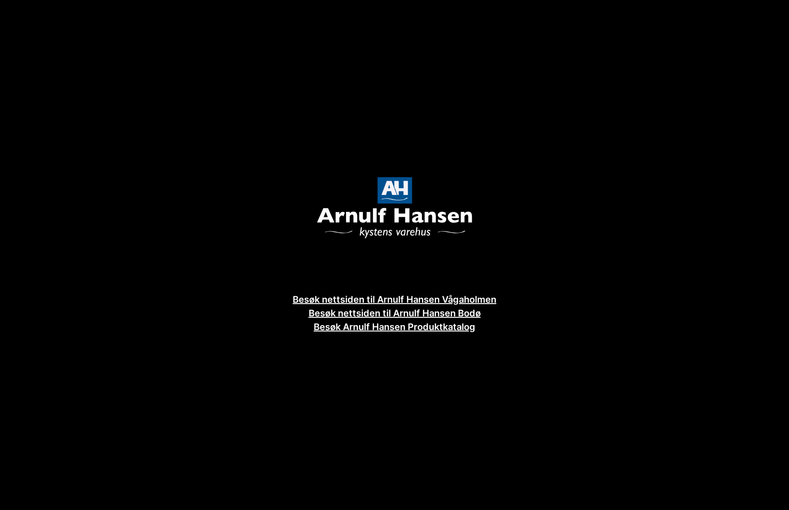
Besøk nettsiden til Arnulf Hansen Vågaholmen (394, 299)
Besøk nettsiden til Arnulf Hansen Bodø (395, 313)
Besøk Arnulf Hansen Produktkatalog (394, 326)
